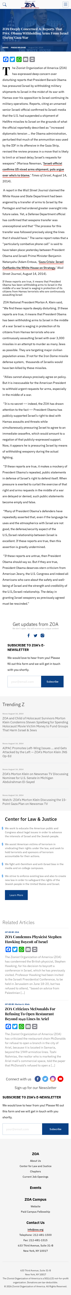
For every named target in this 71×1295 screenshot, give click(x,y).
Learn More (16, 895)
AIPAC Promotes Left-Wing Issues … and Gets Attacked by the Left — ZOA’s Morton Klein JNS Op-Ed (34, 752)
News (5, 47)
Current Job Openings (35, 1176)
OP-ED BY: (12, 932)
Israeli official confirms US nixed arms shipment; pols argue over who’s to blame (33, 169)
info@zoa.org (35, 1229)
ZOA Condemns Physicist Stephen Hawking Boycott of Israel (33, 939)
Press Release (18, 47)
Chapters (35, 1171)
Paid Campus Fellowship (35, 1211)
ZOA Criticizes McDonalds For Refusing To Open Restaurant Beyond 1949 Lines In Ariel (30, 1013)
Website (35, 1206)
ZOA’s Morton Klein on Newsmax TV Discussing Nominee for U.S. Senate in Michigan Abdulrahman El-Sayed (35, 778)
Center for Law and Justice (36, 1166)
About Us (35, 1160)
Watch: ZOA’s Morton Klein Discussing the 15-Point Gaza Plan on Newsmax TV (34, 802)
